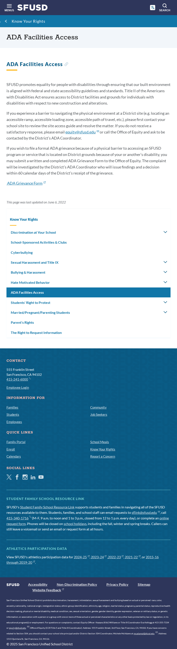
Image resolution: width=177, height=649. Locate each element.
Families (12, 407)
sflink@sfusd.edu (144, 512)
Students (12, 414)
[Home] (32, 8)
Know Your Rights (28, 21)
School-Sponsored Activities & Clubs (39, 242)
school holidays (75, 524)
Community (98, 407)
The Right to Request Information (36, 332)
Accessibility (37, 584)
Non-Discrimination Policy (77, 584)
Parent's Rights (22, 322)
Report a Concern (102, 456)
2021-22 (131, 557)
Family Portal (15, 442)
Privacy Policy (117, 584)
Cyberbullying (22, 252)
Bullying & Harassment (28, 272)
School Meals (99, 442)
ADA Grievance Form (24, 183)
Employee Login (17, 387)
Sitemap (144, 584)
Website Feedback (46, 590)
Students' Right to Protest (30, 302)
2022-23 (114, 557)
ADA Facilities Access (27, 292)
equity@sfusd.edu (80, 132)
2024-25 (80, 557)
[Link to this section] (66, 64)
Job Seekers (98, 414)
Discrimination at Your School (33, 232)
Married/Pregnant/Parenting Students (40, 312)
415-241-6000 (17, 379)
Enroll (10, 449)
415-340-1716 (17, 518)
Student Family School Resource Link (47, 507)
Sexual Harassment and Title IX (34, 262)
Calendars (13, 456)
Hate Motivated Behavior (30, 282)
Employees (14, 422)
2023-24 (97, 557)
